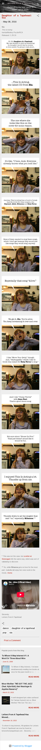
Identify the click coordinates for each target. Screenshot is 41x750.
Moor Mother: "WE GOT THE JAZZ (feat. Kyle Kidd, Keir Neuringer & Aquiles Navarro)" (17, 686)
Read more (34, 677)
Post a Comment (12, 640)
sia (11, 632)
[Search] (38, 4)
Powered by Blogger (21, 746)
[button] (38, 15)
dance (6, 628)
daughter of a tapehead (23, 628)
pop (4, 632)
